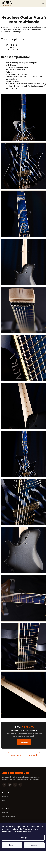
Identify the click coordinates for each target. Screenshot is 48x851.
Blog (3, 800)
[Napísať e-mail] (20, 785)
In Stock (5, 812)
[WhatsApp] (10, 785)
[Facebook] (4, 785)
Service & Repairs (8, 816)
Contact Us (24, 742)
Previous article (16, 755)
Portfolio (5, 796)
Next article (33, 755)
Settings (23, 838)
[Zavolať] (15, 785)
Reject (12, 845)
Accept (34, 845)
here (30, 832)
